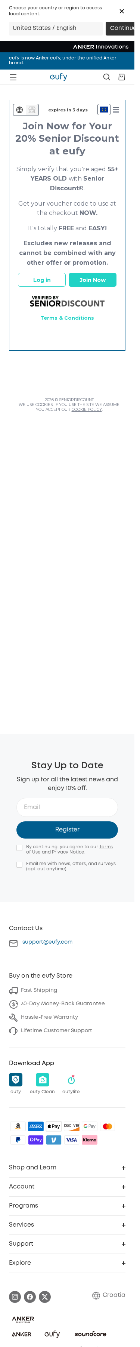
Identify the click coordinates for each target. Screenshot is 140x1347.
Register (67, 830)
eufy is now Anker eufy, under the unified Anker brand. (62, 60)
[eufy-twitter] (45, 1297)
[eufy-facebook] (30, 1297)
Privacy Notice (68, 852)
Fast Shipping (39, 990)
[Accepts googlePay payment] (89, 1126)
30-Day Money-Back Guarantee (63, 1004)
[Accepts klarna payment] (89, 1140)
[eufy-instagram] (15, 1297)
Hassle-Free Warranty (49, 1017)
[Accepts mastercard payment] (107, 1126)
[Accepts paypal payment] (18, 1140)
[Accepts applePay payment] (54, 1126)
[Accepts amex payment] (36, 1126)
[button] (121, 11)
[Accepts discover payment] (71, 1126)
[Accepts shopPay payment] (36, 1140)
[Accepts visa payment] (71, 1140)
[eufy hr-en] (59, 77)
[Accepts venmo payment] (54, 1140)
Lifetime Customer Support (56, 1030)
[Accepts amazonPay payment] (18, 1126)
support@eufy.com (47, 942)
